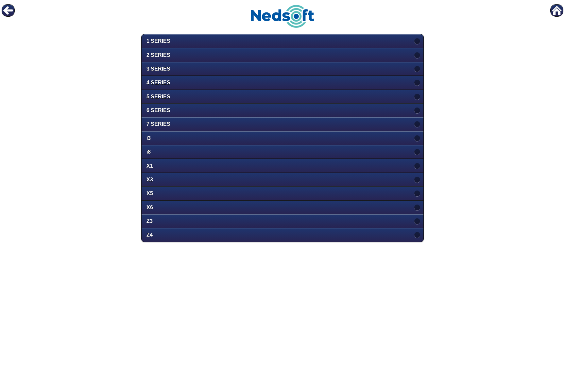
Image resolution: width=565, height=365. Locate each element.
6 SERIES (158, 110)
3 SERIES (158, 69)
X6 (149, 207)
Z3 (149, 221)
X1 (149, 166)
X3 (149, 179)
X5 (149, 193)
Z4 (149, 235)
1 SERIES (158, 41)
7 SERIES (158, 124)
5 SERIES (158, 96)
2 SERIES (158, 55)
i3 (148, 138)
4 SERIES (158, 82)
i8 (148, 152)
